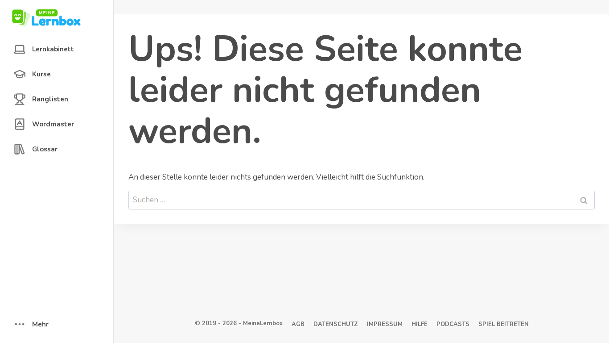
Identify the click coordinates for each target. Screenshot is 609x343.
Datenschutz (335, 324)
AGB (298, 324)
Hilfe (419, 324)
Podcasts (452, 324)
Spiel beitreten (503, 324)
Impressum (385, 324)
